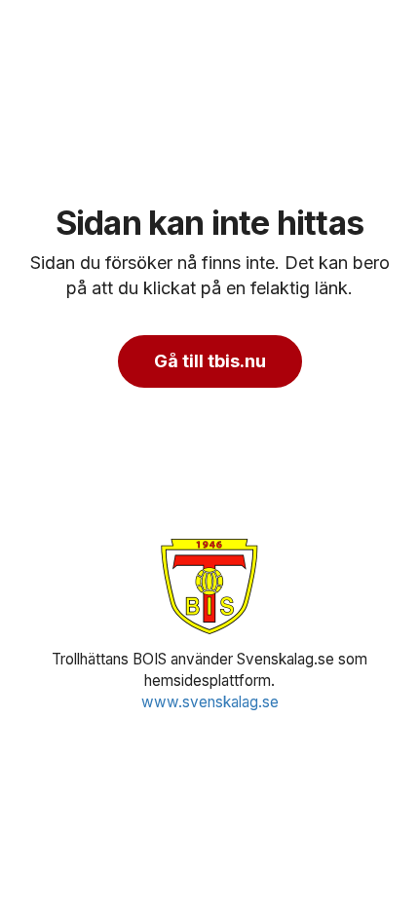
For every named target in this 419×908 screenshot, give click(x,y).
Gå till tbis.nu (210, 361)
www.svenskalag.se (210, 702)
